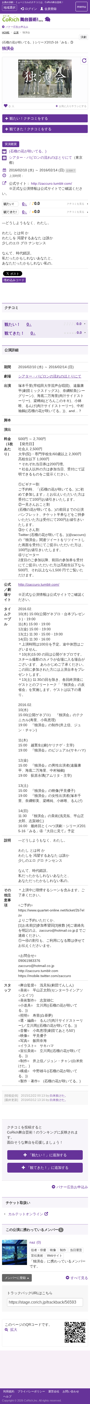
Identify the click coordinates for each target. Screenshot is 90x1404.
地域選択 (9, 8)
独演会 (8, 48)
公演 (16, 32)
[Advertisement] (45, 1370)
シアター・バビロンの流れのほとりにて (40, 157)
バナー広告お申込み (17, 26)
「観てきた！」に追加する (47, 1168)
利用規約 (8, 1391)
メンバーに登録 (15, 1278)
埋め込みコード (14, 280)
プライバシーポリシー (31, 1391)
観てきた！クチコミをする (31, 129)
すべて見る (79, 1278)
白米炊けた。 (59, 1095)
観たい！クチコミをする (29, 118)
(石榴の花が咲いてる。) (27, 151)
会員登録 (50, 9)
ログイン (31, 9)
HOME (6, 32)
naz (35, 1242)
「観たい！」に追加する (47, 1155)
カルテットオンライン (25, 1214)
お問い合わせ (70, 1391)
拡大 (13, 1330)
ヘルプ (7, 1396)
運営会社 (53, 1391)
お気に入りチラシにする (72, 106)
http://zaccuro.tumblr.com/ (51, 183)
